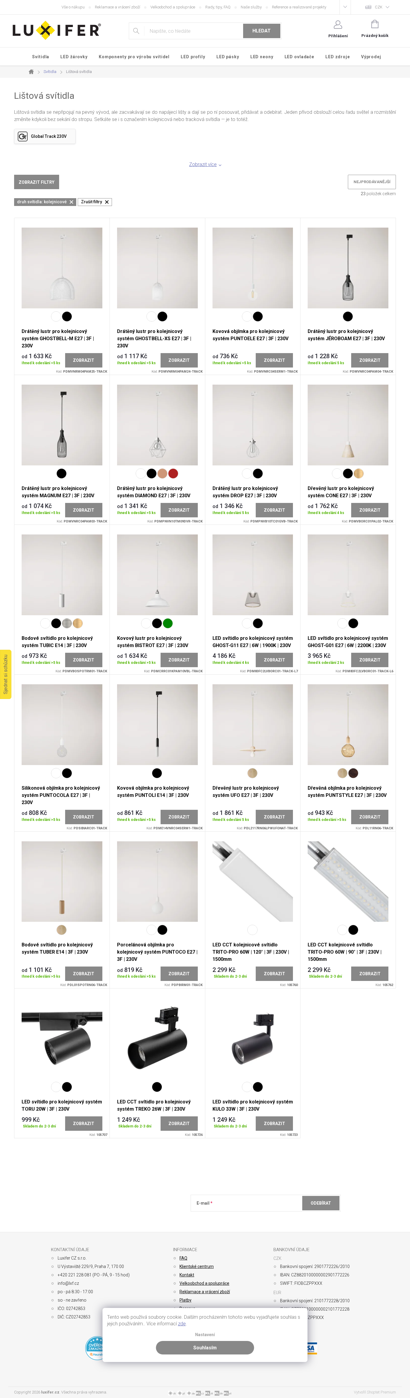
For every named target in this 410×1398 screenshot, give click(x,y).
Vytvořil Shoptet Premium (375, 1392)
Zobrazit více (203, 164)
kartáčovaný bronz (359, 473)
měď (162, 473)
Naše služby (251, 7)
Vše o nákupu (73, 7)
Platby (185, 1300)
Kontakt (186, 1274)
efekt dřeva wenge (353, 773)
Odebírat (321, 1203)
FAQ (183, 1258)
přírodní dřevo (252, 773)
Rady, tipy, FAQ (218, 7)
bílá (56, 316)
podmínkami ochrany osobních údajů (283, 1217)
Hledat (261, 31)
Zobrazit (83, 360)
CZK (378, 7)
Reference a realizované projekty (299, 7)
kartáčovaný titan (67, 623)
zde (182, 1324)
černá (67, 316)
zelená (168, 623)
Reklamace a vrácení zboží (117, 7)
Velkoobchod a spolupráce (172, 7)
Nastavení (205, 1335)
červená (173, 473)
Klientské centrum (196, 1266)
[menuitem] (41, 56)
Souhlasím (205, 1348)
